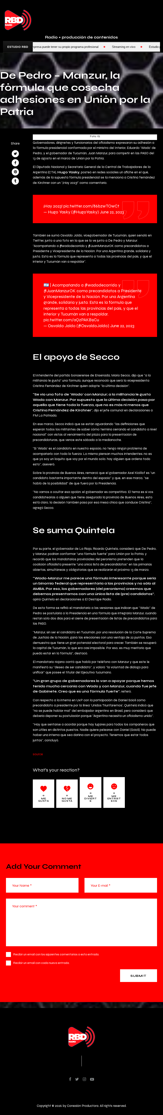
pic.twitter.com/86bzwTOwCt (91, 206)
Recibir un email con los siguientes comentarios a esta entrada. (56, 954)
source (38, 754)
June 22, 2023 (112, 212)
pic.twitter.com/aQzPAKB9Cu (71, 319)
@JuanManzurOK (60, 290)
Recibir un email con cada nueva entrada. (41, 963)
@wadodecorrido (100, 285)
